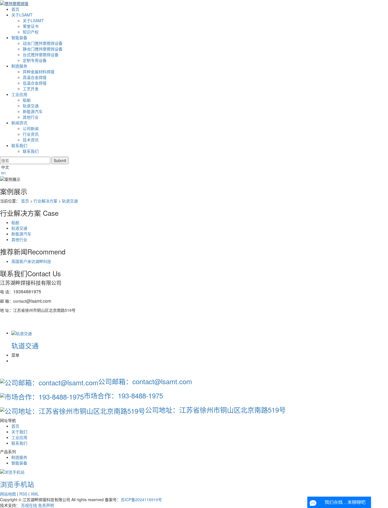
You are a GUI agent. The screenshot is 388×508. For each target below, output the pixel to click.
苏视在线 (29, 505)
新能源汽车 (33, 111)
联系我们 (19, 145)
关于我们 (19, 431)
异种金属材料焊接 (39, 71)
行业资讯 (31, 134)
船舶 (27, 100)
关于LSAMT (22, 15)
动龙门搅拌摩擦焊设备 (42, 43)
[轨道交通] (21, 333)
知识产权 (31, 32)
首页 (15, 9)
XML (35, 494)
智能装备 (19, 37)
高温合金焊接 (35, 77)
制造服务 (19, 66)
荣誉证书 (31, 26)
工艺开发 (31, 88)
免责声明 (46, 505)
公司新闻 (31, 128)
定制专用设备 (35, 60)
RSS (23, 494)
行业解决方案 (45, 201)
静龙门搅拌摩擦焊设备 (42, 49)
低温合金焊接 (35, 83)
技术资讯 (31, 140)
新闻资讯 (19, 123)
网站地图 (8, 494)
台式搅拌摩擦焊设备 (41, 54)
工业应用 (19, 94)
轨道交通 (31, 105)
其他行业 (31, 117)
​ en (3, 172)
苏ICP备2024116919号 (141, 499)
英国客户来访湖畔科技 (31, 261)
